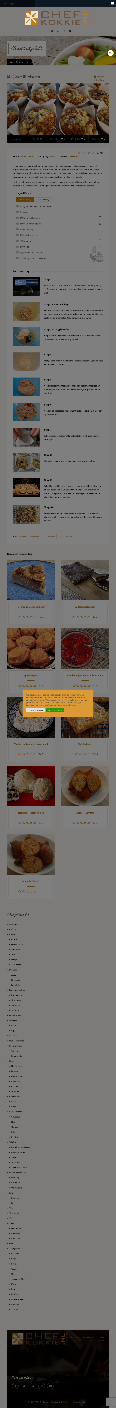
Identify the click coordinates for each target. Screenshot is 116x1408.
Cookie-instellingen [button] (35, 710)
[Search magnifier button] (111, 53)
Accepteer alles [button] (55, 710)
